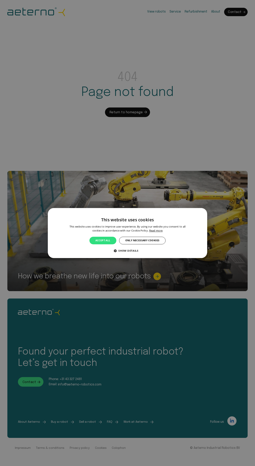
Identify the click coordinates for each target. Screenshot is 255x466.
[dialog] (127, 233)
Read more (156, 230)
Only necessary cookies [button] (142, 240)
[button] (127, 250)
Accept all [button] (102, 240)
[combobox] (202, 213)
